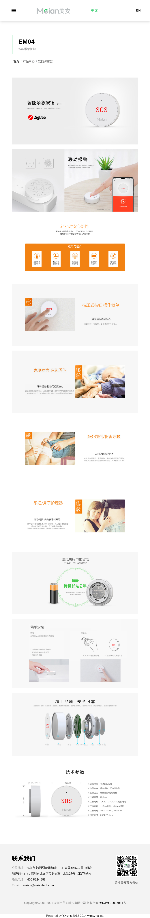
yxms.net (93, 915)
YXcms (67, 915)
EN (138, 10)
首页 (16, 61)
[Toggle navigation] (13, 10)
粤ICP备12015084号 (112, 902)
